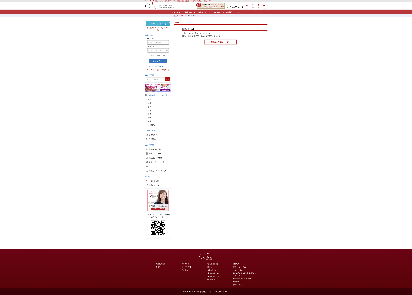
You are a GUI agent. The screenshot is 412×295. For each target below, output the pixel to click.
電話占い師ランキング (157, 170)
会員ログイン (160, 267)
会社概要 (236, 281)
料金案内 (217, 12)
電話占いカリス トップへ (220, 42)
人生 (149, 121)
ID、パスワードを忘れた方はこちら (158, 70)
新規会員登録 (160, 264)
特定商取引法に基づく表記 (242, 278)
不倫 (149, 110)
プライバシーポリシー (240, 267)
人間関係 (151, 125)
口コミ (237, 12)
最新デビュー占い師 (156, 162)
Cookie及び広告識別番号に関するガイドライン (244, 274)
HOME (247, 6)
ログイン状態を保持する (159, 55)
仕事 (149, 117)
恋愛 (149, 99)
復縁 (149, 106)
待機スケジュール (204, 12)
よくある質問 (227, 12)
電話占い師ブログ (156, 158)
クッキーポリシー (239, 270)
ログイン (258, 6)
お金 (149, 114)
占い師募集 (211, 279)
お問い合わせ (264, 6)
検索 (252, 6)
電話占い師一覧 (190, 12)
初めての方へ (176, 12)
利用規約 (236, 264)
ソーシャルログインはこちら (158, 66)
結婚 (149, 103)
